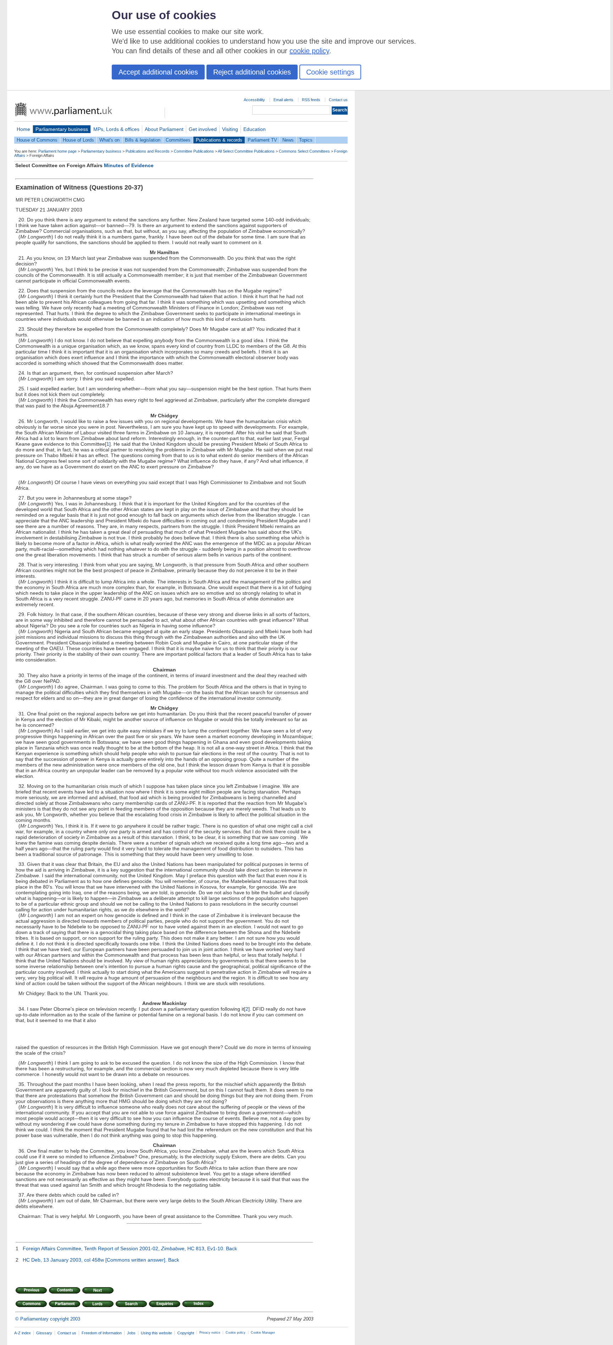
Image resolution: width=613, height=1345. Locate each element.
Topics (306, 140)
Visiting (230, 129)
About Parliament (164, 129)
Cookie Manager (263, 1332)
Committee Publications (194, 151)
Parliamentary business (61, 129)
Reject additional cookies (252, 72)
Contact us (338, 100)
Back (231, 1248)
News (288, 140)
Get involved (203, 129)
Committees (178, 140)
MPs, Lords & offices (116, 129)
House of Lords (78, 140)
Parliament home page (57, 151)
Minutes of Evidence (129, 165)
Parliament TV (262, 140)
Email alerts (283, 100)
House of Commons (37, 140)
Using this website (156, 1333)
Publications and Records (148, 151)
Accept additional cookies (158, 72)
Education (254, 129)
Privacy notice (209, 1332)
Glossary (44, 1333)
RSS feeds (311, 100)
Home (23, 129)
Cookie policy (235, 1332)
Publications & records (219, 140)
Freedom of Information (102, 1333)
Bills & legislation (142, 140)
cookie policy (309, 51)
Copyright (185, 1333)
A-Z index (22, 1333)
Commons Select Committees (304, 151)
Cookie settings (330, 72)
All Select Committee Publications (246, 151)
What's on (109, 140)
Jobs (131, 1333)
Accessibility (254, 100)
